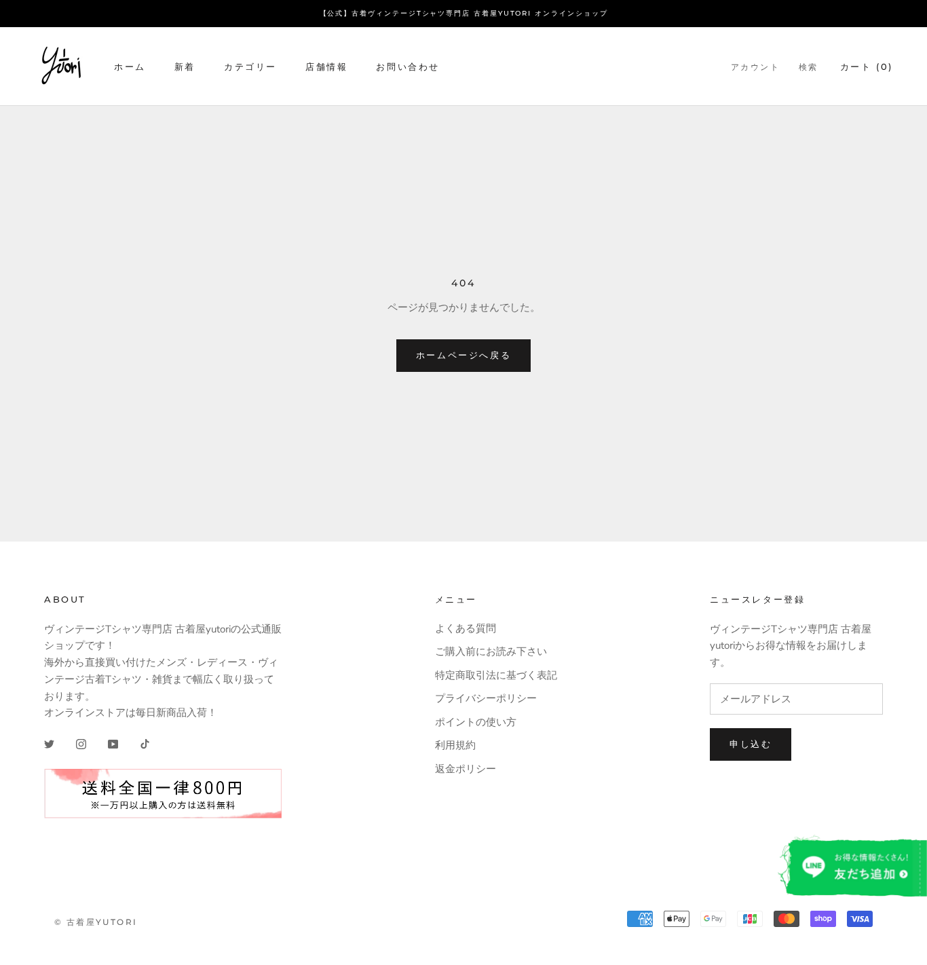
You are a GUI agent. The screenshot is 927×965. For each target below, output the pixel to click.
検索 (808, 66)
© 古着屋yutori (95, 922)
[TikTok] (145, 743)
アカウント (755, 66)
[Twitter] (49, 743)
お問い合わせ (408, 65)
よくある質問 (465, 628)
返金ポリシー (465, 769)
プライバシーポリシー (486, 698)
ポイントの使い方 (475, 722)
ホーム (130, 65)
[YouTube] (113, 743)
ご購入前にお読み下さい (491, 651)
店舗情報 (326, 65)
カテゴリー (250, 65)
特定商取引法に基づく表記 (496, 675)
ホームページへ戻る (463, 354)
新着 (184, 65)
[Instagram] (81, 743)
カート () (866, 65)
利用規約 (455, 745)
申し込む (751, 743)
